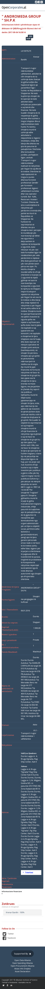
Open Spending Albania (22, 963)
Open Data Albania (22, 960)
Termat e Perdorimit (9, 982)
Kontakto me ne (24, 982)
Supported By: (21, 953)
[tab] (31, 872)
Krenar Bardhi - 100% (15, 912)
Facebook (11, 938)
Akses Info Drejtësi (22, 968)
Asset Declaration (22, 971)
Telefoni (29, 872)
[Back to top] (11, 985)
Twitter (10, 933)
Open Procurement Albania (22, 966)
